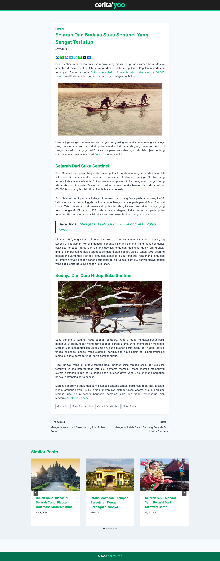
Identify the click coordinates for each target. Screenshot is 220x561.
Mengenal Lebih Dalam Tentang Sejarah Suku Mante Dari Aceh (141, 427)
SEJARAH (60, 29)
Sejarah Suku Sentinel (108, 406)
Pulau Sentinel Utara (82, 406)
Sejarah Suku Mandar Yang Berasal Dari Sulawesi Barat (160, 502)
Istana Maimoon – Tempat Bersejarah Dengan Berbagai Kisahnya (109, 502)
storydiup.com (79, 398)
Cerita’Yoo (100, 154)
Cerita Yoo (62, 406)
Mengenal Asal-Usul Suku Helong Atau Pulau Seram (78, 427)
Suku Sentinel (130, 406)
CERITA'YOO (115, 556)
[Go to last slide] (36, 492)
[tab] (104, 528)
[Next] (184, 492)
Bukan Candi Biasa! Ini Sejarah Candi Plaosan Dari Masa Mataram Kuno (54, 502)
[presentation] (55, 475)
